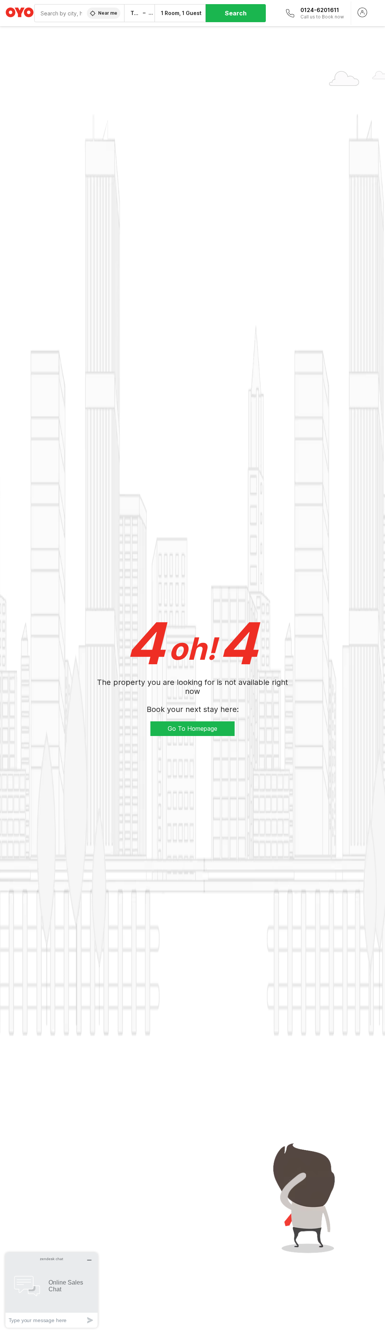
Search (236, 13)
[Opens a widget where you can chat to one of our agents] (51, 1290)
